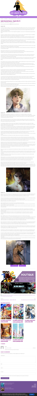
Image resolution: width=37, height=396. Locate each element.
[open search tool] (19, 17)
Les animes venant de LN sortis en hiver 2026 (30, 321)
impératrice (15, 295)
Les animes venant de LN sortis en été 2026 (6, 321)
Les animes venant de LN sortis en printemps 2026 (18, 321)
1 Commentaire (12, 22)
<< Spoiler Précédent (14, 265)
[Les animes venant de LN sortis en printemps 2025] (18, 331)
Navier (24, 295)
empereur (12, 295)
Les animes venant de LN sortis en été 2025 (6, 340)
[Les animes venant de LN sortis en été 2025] (6, 331)
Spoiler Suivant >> (22, 265)
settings (26, 394)
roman (1, 296)
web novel (10, 296)
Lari (18, 295)
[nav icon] (17, 17)
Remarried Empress (30, 295)
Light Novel (7, 22)
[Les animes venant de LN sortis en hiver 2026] (30, 311)
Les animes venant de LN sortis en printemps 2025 (18, 340)
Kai (17, 295)
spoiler (8, 296)
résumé (34, 295)
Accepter (31, 394)
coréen (7, 295)
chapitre (5, 295)
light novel (21, 295)
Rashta (26, 295)
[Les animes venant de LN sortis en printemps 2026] (18, 311)
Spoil (6, 296)
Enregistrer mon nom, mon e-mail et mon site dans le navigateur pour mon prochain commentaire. (15, 375)
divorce (10, 295)
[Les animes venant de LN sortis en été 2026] (6, 311)
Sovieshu (4, 296)
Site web (2, 371)
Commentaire (3, 355)
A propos (35, 384)
